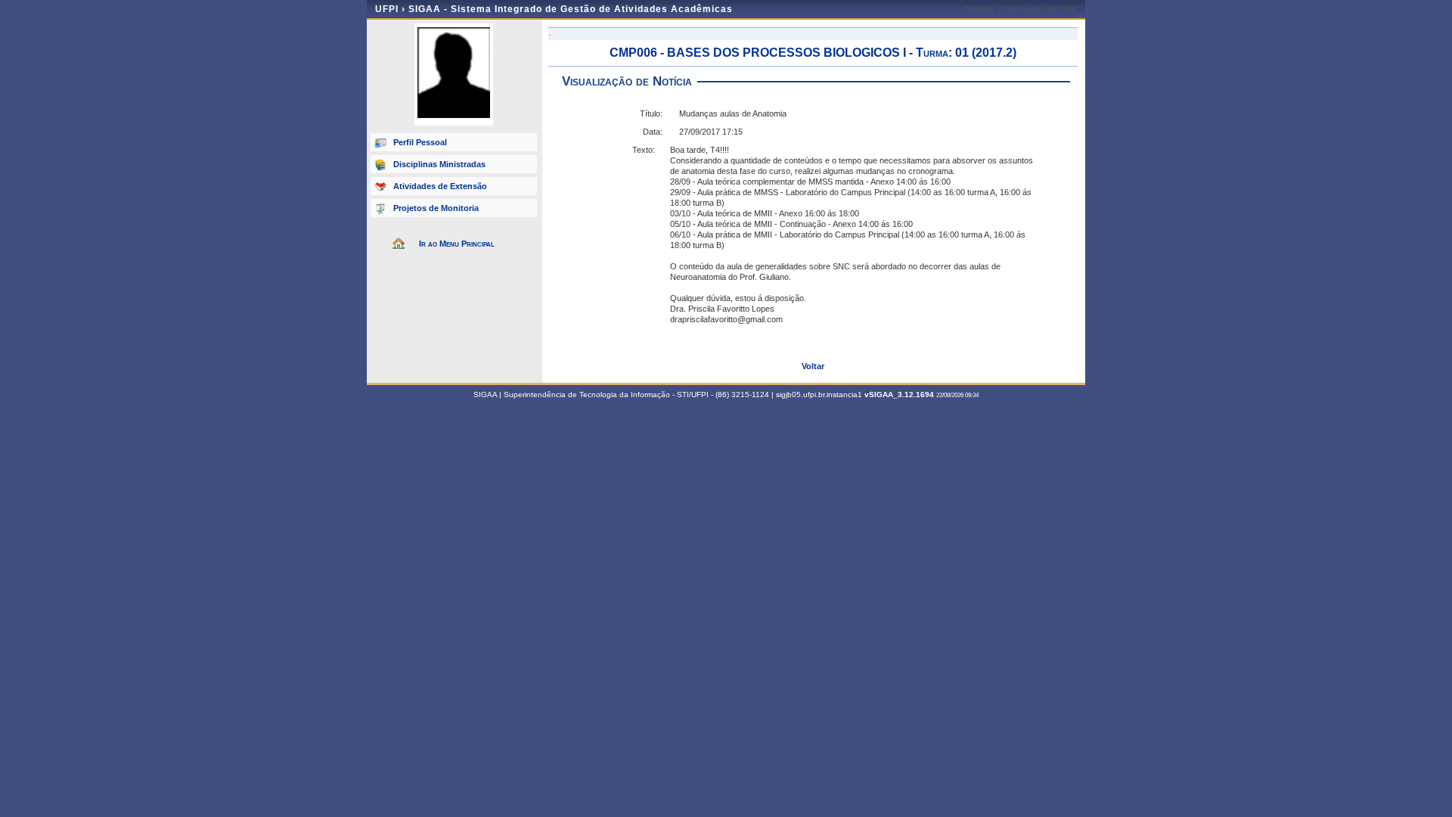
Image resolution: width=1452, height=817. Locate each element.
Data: (652, 131)
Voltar (813, 366)
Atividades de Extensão (440, 186)
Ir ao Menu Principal (457, 243)
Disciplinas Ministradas (439, 164)
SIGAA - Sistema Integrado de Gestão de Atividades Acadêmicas (570, 9)
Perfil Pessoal (420, 142)
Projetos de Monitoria (436, 208)
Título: (651, 113)
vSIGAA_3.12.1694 (899, 394)
